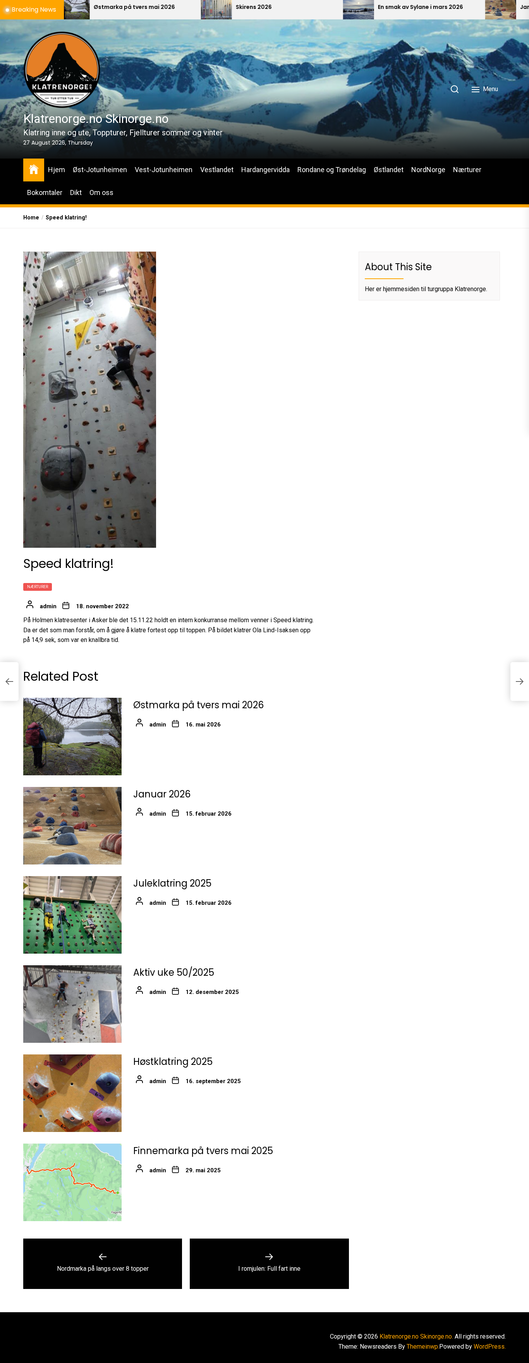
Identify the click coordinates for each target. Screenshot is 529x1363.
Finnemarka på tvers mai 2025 (203, 1150)
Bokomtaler (44, 192)
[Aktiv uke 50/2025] (72, 1004)
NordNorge (428, 170)
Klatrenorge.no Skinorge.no (95, 118)
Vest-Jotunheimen (163, 170)
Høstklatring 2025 (173, 1061)
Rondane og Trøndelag (331, 170)
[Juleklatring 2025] (72, 915)
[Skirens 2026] (146, 9)
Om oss (101, 192)
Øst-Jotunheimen (100, 170)
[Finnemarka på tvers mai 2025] (72, 1182)
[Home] (33, 169)
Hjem (56, 170)
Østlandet (389, 170)
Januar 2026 (162, 794)
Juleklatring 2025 (172, 883)
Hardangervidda (265, 170)
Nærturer (467, 170)
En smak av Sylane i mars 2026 (350, 7)
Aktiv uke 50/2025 (173, 972)
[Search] (454, 89)
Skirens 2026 (184, 7)
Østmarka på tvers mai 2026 (64, 7)
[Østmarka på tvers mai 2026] (72, 736)
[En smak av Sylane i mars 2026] (288, 9)
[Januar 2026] (431, 9)
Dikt (76, 192)
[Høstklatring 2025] (72, 1093)
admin (48, 606)
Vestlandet (217, 170)
